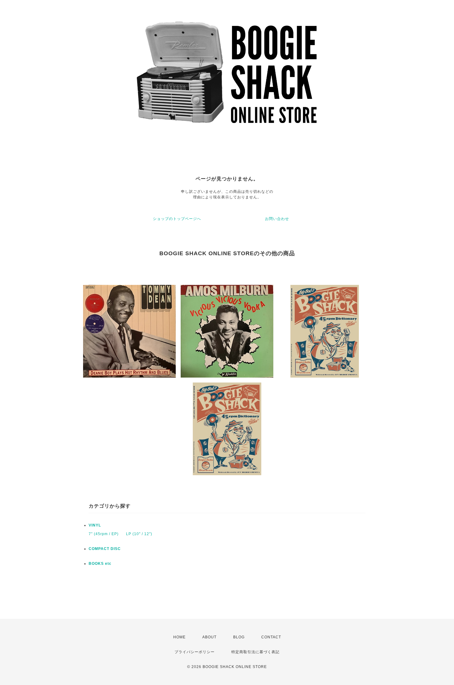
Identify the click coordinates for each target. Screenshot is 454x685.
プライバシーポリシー (194, 652)
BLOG (239, 637)
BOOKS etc (100, 563)
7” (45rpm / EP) (104, 534)
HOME (179, 637)
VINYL (95, 525)
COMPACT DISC (105, 549)
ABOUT (209, 637)
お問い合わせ (277, 219)
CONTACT (271, 637)
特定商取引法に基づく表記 (255, 652)
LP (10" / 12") (139, 534)
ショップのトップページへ (177, 219)
